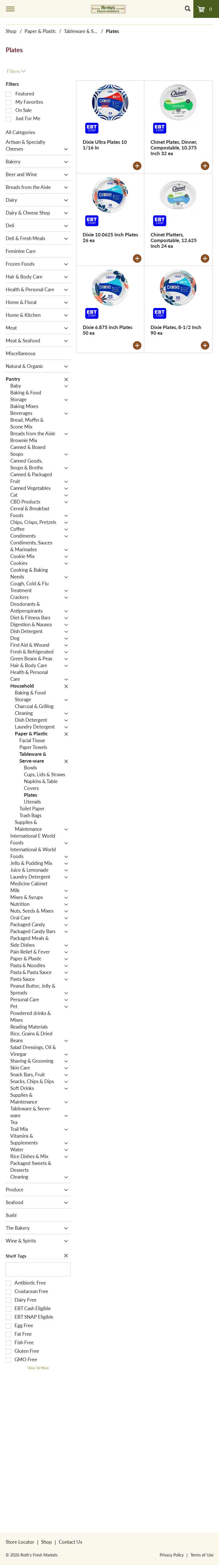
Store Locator (20, 1541)
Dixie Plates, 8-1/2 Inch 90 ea (176, 330)
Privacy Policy (172, 1555)
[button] (64, 149)
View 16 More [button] (38, 1368)
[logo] (108, 8)
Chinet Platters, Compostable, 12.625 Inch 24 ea (174, 240)
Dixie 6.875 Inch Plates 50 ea (107, 330)
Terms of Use (201, 1555)
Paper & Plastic (40, 31)
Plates (112, 31)
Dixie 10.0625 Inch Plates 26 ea (110, 237)
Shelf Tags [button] (16, 1255)
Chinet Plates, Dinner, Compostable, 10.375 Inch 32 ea (174, 147)
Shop (11, 31)
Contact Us (70, 1541)
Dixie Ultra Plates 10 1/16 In (105, 144)
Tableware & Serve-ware (89, 31)
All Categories (20, 132)
